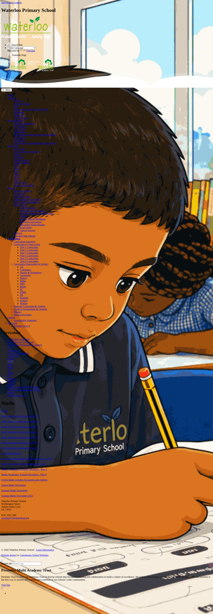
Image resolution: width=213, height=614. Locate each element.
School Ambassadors (24, 185)
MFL (22, 283)
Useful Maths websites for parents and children (24, 480)
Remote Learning (22, 191)
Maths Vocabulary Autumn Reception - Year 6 (24, 474)
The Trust (12, 323)
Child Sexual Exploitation (32, 210)
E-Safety (24, 216)
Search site (6, 563)
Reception (19, 157)
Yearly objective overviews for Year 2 (19, 426)
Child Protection (28, 208)
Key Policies (20, 126)
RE (21, 295)
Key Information (15, 120)
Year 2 (17, 168)
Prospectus (19, 112)
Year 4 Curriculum (29, 255)
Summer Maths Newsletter (14, 490)
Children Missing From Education (36, 213)
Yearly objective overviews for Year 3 (19, 432)
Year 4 (17, 174)
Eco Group (19, 148)
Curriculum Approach (24, 241)
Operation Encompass (31, 222)
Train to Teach (21, 118)
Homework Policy (23, 314)
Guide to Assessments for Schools (30, 309)
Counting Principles (11, 453)
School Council (21, 160)
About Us (12, 98)
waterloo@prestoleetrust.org (15, 518)
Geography (25, 275)
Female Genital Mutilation (33, 219)
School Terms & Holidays (26, 202)
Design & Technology (31, 272)
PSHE (23, 292)
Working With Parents (24, 236)
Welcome (18, 101)
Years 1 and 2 (20, 182)
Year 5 (17, 177)
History (23, 278)
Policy (4, 410)
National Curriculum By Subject (30, 306)
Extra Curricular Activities (26, 151)
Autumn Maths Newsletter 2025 (17, 495)
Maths (23, 281)
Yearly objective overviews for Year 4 (19, 437)
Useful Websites (22, 163)
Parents (11, 188)
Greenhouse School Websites (34, 555)
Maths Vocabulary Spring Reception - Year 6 (23, 464)
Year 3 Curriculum (29, 253)
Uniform (18, 233)
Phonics (18, 312)
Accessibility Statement (25, 320)
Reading (24, 298)
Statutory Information (24, 123)
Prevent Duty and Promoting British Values (35, 143)
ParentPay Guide (22, 196)
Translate (30, 50)
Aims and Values (22, 103)
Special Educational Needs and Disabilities (35, 134)
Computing (25, 269)
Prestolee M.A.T (22, 326)
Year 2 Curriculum (29, 250)
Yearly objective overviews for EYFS (19, 416)
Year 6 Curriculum (29, 261)
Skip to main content (11, 2)
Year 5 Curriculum (29, 258)
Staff (16, 106)
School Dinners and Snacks (27, 199)
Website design (8, 555)
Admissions (19, 132)
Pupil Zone (12, 146)
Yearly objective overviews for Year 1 (19, 421)
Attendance (19, 137)
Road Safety (26, 227)
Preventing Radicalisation (32, 224)
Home (10, 95)
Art (21, 267)
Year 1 (17, 165)
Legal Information (45, 550)
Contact (11, 317)
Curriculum (13, 238)
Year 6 (17, 179)
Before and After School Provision (31, 109)
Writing (23, 303)
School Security (28, 230)
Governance (20, 129)
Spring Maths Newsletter (13, 485)
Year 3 (17, 171)
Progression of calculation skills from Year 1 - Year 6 (27, 458)
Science (24, 300)
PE (21, 289)
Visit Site (5, 585)
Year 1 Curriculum (29, 247)
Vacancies (19, 115)
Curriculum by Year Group (27, 244)
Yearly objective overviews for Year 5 (19, 442)
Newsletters (19, 193)
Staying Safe (20, 205)
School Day (19, 140)
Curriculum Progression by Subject (31, 264)
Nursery (18, 154)
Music (23, 286)
